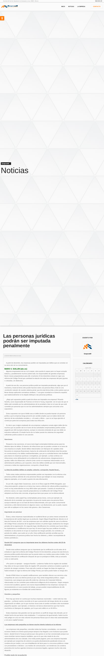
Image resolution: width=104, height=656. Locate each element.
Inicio (63, 6)
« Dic (76, 399)
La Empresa (81, 6)
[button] (2, 18)
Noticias (71, 6)
